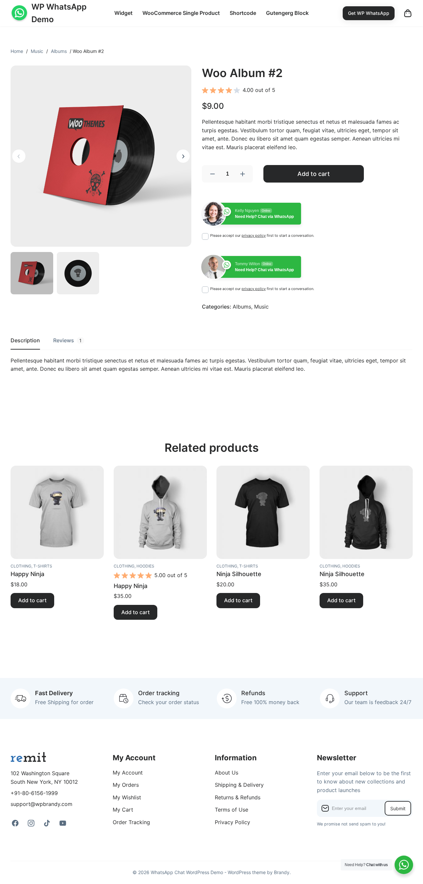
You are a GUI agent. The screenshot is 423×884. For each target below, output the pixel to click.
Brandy (281, 872)
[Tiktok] (47, 823)
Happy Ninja (27, 573)
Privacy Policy (232, 822)
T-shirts (42, 566)
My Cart (123, 809)
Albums (59, 51)
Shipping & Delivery (239, 784)
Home (17, 51)
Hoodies (145, 566)
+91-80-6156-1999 (34, 793)
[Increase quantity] (242, 174)
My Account (128, 772)
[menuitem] (123, 13)
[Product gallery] (101, 155)
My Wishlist (127, 797)
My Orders (126, 784)
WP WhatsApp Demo (59, 13)
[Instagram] (31, 823)
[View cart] (407, 13)
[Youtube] (62, 823)
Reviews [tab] (67, 340)
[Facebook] (15, 823)
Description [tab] (25, 340)
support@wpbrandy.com (41, 804)
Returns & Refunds (237, 797)
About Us (226, 772)
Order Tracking (131, 822)
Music (37, 51)
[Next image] (183, 156)
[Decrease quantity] (212, 174)
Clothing (21, 566)
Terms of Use (231, 809)
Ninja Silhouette (238, 573)
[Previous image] (18, 156)
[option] (78, 273)
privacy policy (254, 235)
